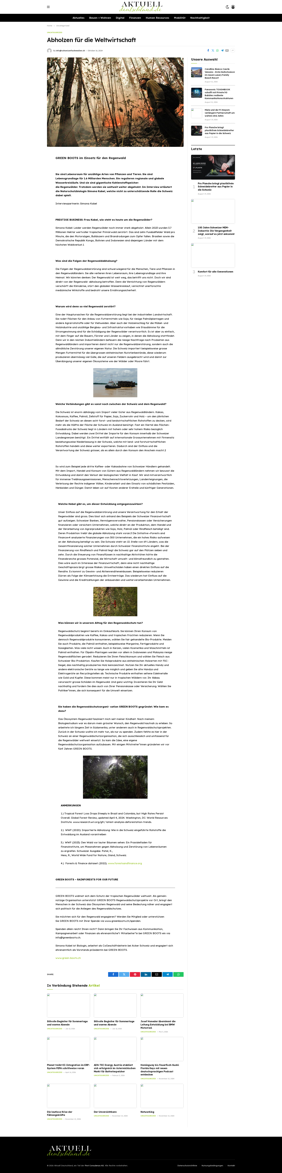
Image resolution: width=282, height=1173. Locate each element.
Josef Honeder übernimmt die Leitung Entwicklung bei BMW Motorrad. (158, 1024)
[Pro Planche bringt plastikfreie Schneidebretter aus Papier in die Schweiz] (196, 131)
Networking (147, 1111)
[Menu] (48, 7)
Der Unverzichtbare (105, 1111)
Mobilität (180, 17)
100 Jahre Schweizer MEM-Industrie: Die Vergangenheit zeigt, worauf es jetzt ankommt (216, 230)
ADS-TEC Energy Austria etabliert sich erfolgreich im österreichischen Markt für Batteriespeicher (115, 1068)
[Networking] (162, 1096)
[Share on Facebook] (208, 50)
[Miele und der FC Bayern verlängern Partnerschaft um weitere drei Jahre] (196, 113)
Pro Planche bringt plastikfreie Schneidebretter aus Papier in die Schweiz (219, 130)
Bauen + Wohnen (100, 17)
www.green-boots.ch (68, 957)
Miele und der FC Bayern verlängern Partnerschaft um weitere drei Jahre (220, 113)
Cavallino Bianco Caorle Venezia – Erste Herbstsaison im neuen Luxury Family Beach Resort (220, 73)
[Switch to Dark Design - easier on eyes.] (227, 7)
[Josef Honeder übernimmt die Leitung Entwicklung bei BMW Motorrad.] (162, 1005)
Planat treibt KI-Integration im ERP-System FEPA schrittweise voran (68, 1067)
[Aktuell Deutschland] (141, 7)
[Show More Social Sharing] (232, 50)
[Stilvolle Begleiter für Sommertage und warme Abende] (68, 1005)
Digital (120, 17)
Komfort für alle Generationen (215, 271)
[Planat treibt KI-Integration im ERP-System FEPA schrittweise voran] (68, 1049)
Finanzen (135, 17)
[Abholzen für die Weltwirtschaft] (115, 102)
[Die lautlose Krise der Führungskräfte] (68, 1096)
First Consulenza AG (94, 1165)
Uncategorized (54, 32)
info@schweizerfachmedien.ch (70, 51)
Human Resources (157, 17)
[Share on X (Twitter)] (213, 50)
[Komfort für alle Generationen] (213, 255)
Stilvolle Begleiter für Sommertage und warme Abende (67, 1023)
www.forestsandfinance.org (125, 863)
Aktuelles (78, 17)
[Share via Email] (227, 50)
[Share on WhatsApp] (217, 50)
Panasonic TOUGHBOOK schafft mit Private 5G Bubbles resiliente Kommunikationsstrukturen (219, 94)
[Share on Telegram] (222, 50)
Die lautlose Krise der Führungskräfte (59, 1113)
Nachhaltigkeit (200, 17)
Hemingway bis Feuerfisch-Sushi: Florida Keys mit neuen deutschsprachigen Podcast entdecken (160, 1070)
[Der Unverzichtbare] (115, 1096)
